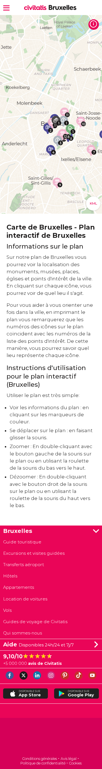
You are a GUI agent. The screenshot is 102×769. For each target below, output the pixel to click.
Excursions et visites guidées (34, 553)
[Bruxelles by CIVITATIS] (36, 7)
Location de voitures (25, 599)
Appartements (18, 587)
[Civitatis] (51, 737)
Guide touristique (22, 542)
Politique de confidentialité (42, 763)
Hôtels (10, 576)
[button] (6, 7)
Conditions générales (39, 759)
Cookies (75, 763)
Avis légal (68, 759)
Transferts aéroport (23, 564)
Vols (7, 610)
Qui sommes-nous (22, 633)
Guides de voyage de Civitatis (35, 621)
